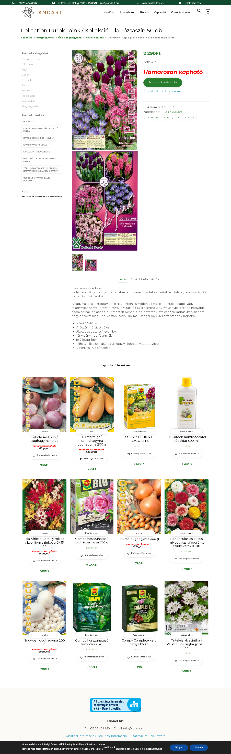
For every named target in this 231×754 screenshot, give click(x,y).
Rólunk (144, 12)
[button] (161, 91)
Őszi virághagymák (70, 37)
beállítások (109, 747)
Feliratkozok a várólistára (162, 82)
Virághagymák (45, 37)
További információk (145, 279)
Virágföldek (28, 100)
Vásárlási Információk (81, 736)
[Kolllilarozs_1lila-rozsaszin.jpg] (77, 262)
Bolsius (28, 121)
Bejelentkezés (192, 3)
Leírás (123, 279)
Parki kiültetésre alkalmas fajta (39, 160)
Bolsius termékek (31, 58)
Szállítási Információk (113, 736)
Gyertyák (26, 79)
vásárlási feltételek (153, 3)
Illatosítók (27, 85)
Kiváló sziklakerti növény (38, 138)
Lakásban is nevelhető (36, 152)
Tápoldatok (28, 95)
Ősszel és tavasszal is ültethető (36, 179)
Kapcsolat (160, 12)
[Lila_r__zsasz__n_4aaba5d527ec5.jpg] (91, 265)
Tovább (44, 431)
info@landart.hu (109, 3)
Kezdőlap (109, 12)
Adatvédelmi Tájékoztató (148, 736)
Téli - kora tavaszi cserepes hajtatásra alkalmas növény (40, 169)
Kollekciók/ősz (95, 37)
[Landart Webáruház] (46, 12)
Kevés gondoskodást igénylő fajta (40, 129)
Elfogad (179, 747)
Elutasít (199, 747)
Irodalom (26, 90)
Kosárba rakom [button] (139, 431)
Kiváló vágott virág (35, 145)
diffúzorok (27, 64)
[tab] (124, 279)
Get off (25, 74)
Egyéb (25, 69)
